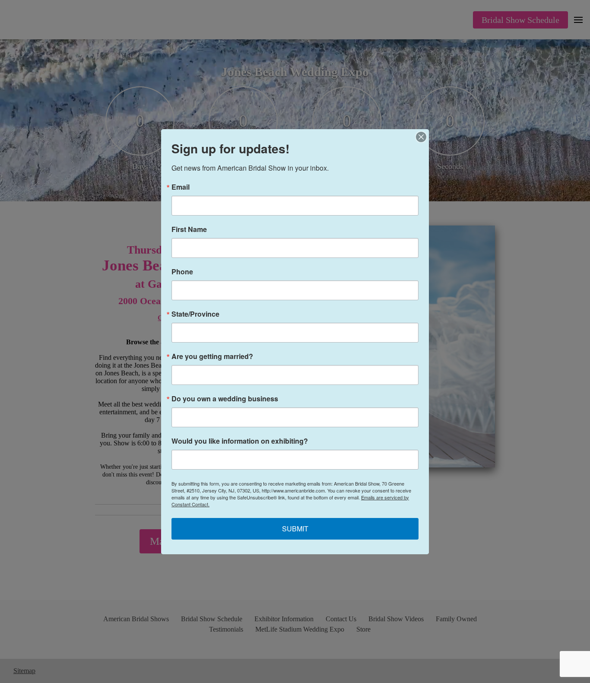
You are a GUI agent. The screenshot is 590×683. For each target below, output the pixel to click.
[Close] (421, 137)
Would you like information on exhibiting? (239, 441)
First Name (189, 229)
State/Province (195, 314)
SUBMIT (295, 529)
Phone (182, 271)
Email (180, 187)
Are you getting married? (212, 356)
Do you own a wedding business (224, 398)
